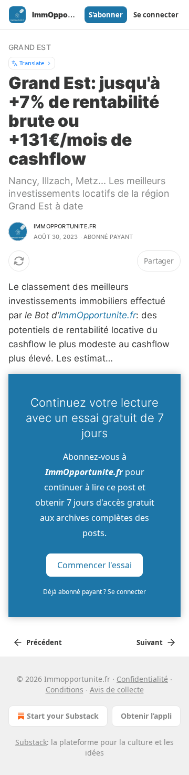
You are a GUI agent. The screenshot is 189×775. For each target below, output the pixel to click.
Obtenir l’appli (146, 716)
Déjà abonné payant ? (94, 591)
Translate (31, 63)
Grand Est (29, 47)
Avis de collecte (117, 690)
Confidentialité (142, 679)
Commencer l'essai (94, 565)
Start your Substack (63, 716)
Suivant (149, 642)
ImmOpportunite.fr (97, 315)
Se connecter (155, 14)
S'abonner (106, 14)
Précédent (44, 642)
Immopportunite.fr (65, 226)
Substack (31, 742)
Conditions (64, 690)
